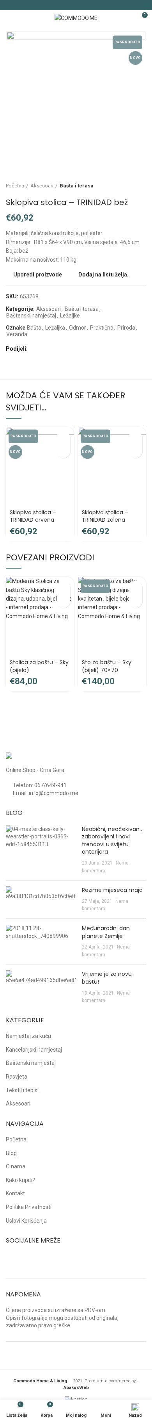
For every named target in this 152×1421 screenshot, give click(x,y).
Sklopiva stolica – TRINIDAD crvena (33, 516)
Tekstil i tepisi (22, 1090)
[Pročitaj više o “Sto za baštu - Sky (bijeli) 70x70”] (135, 587)
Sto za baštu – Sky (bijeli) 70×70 (106, 666)
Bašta (34, 327)
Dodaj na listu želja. (103, 274)
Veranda (16, 334)
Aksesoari (41, 186)
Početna (15, 186)
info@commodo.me (53, 793)
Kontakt (15, 1193)
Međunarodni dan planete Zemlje (106, 932)
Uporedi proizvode (37, 274)
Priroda (126, 327)
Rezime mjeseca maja (112, 890)
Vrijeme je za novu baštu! (107, 978)
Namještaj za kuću (28, 1036)
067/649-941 (50, 785)
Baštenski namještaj (31, 315)
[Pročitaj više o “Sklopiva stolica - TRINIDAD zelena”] (135, 437)
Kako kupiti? (20, 1180)
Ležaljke (70, 315)
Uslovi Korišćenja (26, 1221)
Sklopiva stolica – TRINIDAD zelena (105, 516)
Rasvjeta (16, 1076)
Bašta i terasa (77, 186)
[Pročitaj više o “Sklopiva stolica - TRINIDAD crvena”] (63, 437)
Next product (142, 186)
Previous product (127, 186)
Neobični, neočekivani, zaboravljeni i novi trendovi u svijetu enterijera (112, 840)
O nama (15, 1166)
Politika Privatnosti (28, 1207)
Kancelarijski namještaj (34, 1050)
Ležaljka (55, 327)
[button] (63, 587)
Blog (11, 1153)
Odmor (77, 327)
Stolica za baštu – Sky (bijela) (39, 666)
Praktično (101, 327)
